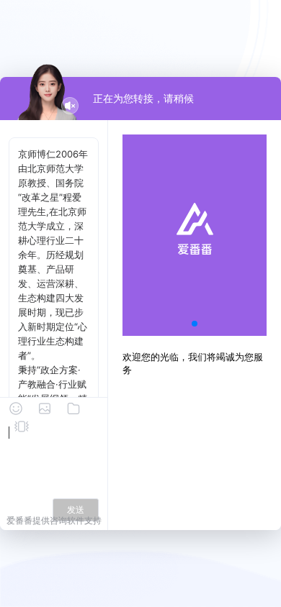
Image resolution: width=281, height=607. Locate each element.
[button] (194, 324)
